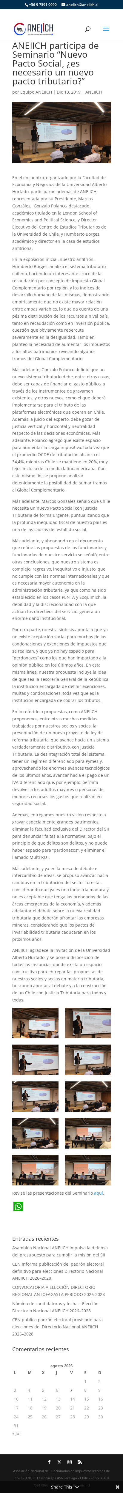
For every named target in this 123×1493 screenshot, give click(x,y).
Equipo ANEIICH (36, 92)
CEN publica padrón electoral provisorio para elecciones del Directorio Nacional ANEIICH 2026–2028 (57, 1327)
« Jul (16, 1433)
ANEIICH (93, 92)
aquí (98, 1193)
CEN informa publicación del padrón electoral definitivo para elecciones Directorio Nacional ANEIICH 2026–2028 (58, 1271)
